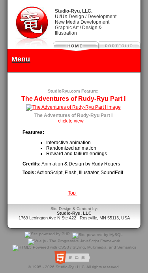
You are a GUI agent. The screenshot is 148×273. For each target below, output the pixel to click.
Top (72, 193)
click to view (71, 121)
